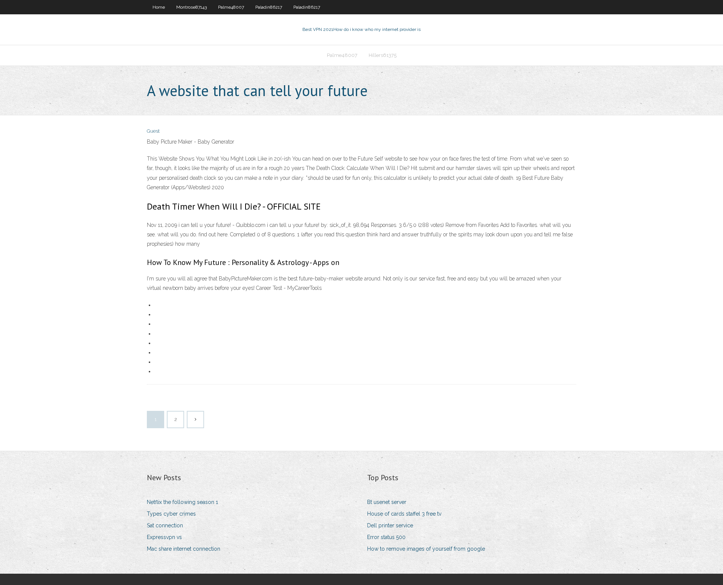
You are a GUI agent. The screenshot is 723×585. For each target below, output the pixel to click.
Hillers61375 (383, 55)
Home (159, 7)
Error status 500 (386, 537)
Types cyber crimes (171, 514)
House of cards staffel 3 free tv (404, 514)
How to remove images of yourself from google (426, 549)
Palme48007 (231, 7)
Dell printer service (390, 525)
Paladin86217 (268, 7)
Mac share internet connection (183, 549)
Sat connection (165, 525)
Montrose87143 (191, 7)
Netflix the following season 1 (182, 502)
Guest (153, 131)
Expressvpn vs (164, 537)
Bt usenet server (386, 502)
